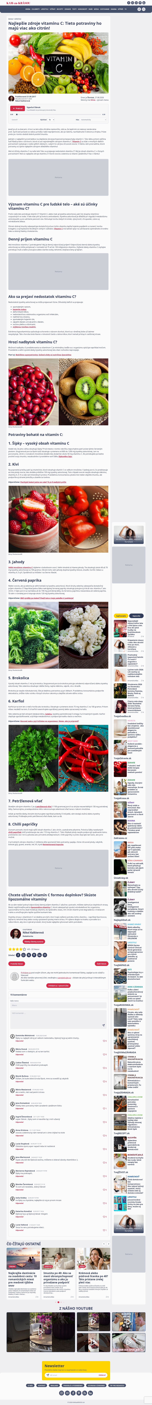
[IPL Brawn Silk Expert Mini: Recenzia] (128, 1342)
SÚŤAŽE (120, 9)
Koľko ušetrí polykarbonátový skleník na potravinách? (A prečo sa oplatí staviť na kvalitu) (135, 995)
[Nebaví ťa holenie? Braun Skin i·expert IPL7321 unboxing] (93, 1342)
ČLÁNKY (131, 882)
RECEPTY (60, 9)
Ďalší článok (101, 964)
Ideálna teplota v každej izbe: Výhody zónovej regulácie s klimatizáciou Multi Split (135, 1123)
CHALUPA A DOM (135, 1097)
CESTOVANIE (104, 9)
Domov (10, 19)
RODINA (131, 820)
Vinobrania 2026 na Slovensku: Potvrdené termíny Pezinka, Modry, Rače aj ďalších (135, 690)
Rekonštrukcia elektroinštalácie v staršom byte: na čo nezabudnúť (135, 1066)
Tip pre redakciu (117, 1385)
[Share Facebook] (18, 955)
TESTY (74, 9)
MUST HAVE (133, 741)
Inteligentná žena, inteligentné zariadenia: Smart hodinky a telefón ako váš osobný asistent (136, 909)
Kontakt (41, 1385)
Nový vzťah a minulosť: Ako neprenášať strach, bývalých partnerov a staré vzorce (135, 811)
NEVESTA (131, 720)
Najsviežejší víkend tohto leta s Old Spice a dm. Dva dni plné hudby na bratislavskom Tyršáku (135, 628)
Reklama (54, 1385)
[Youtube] (132, 2)
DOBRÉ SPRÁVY (134, 924)
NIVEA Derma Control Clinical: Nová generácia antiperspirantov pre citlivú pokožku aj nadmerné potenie (135, 953)
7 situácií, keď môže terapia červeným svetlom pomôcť (135, 768)
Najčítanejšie (121, 616)
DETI (130, 969)
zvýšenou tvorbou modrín (24, 327)
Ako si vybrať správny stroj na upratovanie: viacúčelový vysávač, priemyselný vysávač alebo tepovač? (135, 1040)
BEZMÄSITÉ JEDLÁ (135, 1155)
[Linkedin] (143, 2)
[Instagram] (136, 2)
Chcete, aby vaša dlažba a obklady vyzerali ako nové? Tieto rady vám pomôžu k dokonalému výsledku (135, 1019)
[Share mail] (45, 955)
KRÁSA (27, 9)
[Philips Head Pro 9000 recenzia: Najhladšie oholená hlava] (128, 1322)
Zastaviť (15, 120)
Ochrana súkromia (96, 1385)
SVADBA (114, 9)
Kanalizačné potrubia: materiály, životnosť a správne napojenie (133, 1105)
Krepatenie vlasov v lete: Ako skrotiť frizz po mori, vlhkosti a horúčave (136, 644)
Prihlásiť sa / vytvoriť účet (58, 986)
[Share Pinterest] (34, 955)
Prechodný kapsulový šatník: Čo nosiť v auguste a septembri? (135, 659)
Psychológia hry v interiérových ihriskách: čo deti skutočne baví (135, 975)
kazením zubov (19, 309)
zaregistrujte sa (64, 977)
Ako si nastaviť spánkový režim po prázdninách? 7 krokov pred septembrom (135, 828)
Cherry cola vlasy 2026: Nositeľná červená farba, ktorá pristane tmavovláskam (135, 705)
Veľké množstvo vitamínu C (20, 567)
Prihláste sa (26, 972)
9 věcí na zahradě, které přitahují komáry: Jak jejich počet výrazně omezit (136, 867)
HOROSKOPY (82, 9)
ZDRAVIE (68, 9)
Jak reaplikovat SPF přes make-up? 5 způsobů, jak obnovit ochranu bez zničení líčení (134, 851)
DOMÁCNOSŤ (133, 1009)
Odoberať (102, 1375)
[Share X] (29, 955)
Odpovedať (19, 1041)
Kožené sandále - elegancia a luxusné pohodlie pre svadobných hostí (135, 748)
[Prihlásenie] (139, 9)
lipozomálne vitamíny (40, 907)
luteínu (48, 714)
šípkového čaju (65, 456)
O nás (30, 1385)
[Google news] (84, 1393)
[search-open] (143, 9)
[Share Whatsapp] (23, 955)
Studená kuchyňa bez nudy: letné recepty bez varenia (135, 1161)
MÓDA (96, 9)
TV (126, 9)
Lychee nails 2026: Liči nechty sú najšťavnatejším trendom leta (136, 673)
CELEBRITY (36, 9)
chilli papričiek (14, 832)
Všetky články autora (33, 941)
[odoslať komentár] (103, 1025)
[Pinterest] (140, 2)
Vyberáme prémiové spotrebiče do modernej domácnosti (134, 1145)
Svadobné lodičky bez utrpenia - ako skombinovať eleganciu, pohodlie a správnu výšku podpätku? (136, 730)
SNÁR (91, 9)
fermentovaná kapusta (53, 844)
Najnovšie (136, 616)
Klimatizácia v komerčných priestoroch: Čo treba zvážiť (134, 1083)
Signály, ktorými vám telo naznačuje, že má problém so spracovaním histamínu (135, 788)
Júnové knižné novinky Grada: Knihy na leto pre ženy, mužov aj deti (135, 1204)
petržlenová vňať (44, 806)
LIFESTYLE (44, 9)
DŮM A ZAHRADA (135, 860)
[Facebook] (128, 2)
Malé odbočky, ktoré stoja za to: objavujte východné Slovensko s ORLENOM (135, 933)
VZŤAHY (52, 9)
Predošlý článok (17, 964)
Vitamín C (76, 141)
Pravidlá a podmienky (73, 1385)
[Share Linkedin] (39, 955)
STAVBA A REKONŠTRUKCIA (135, 1058)
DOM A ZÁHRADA (135, 987)
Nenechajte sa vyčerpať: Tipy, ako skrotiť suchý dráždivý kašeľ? (135, 888)
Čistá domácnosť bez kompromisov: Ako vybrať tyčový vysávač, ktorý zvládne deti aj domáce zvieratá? (136, 1186)
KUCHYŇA (132, 1137)
